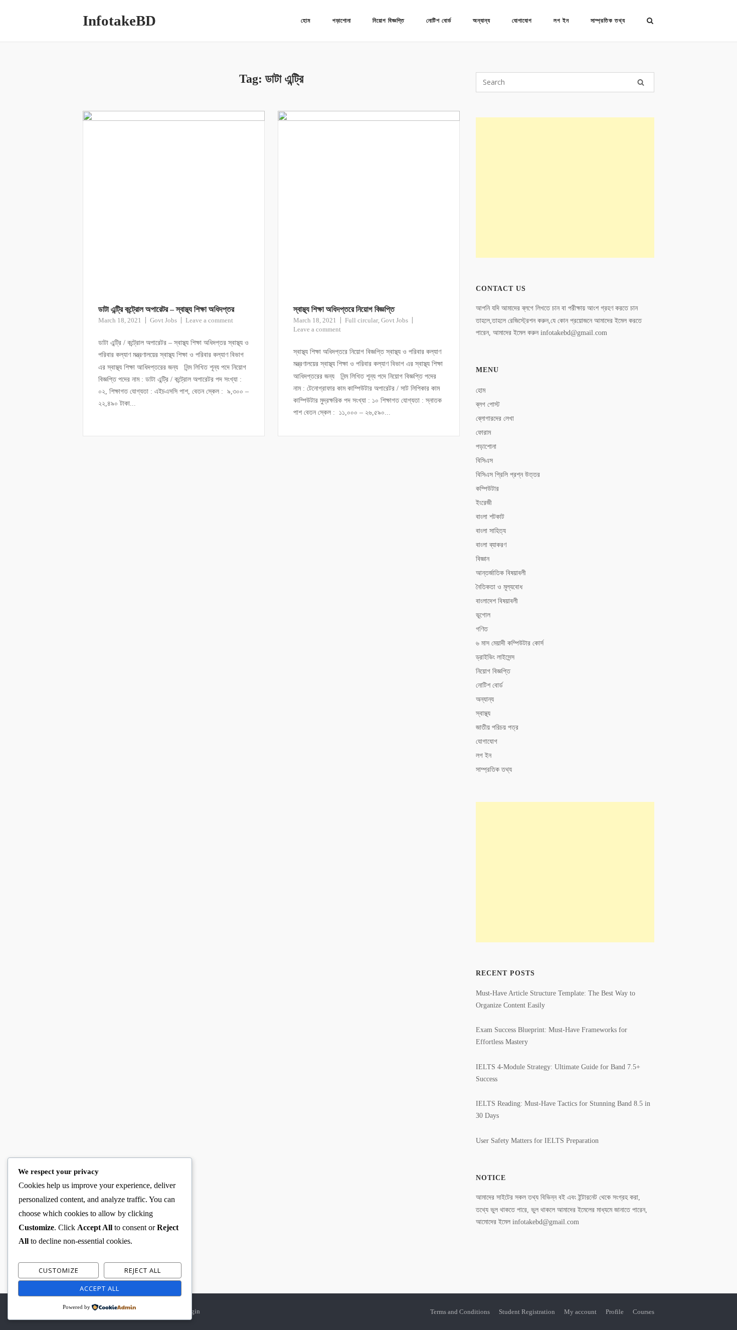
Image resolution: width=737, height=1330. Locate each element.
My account (580, 1311)
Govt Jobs (163, 320)
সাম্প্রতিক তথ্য (608, 20)
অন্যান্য (481, 20)
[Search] (640, 82)
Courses (643, 1311)
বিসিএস (484, 460)
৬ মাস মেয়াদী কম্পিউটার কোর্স (509, 643)
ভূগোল (483, 615)
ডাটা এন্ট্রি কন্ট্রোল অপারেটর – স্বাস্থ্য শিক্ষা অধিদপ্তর (166, 309)
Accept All (99, 1288)
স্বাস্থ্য (483, 713)
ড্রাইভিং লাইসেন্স (495, 657)
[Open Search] (650, 21)
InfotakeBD (119, 21)
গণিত (482, 629)
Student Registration (527, 1311)
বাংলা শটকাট (490, 517)
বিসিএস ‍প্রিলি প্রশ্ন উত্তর (508, 474)
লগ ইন (561, 20)
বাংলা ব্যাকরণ (491, 545)
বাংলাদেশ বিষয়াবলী (497, 601)
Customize (59, 1270)
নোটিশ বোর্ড (438, 20)
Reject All (142, 1270)
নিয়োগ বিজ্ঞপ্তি (389, 20)
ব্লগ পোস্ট (488, 404)
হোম (306, 20)
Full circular (361, 320)
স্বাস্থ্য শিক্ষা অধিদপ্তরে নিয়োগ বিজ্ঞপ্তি (344, 309)
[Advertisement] (565, 187)
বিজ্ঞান (482, 559)
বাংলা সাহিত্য (491, 531)
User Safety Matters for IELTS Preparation (537, 1140)
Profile (615, 1311)
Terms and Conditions (460, 1311)
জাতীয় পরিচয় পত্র (497, 727)
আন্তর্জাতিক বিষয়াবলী (501, 573)
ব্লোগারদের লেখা (495, 418)
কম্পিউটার (487, 488)
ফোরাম (483, 432)
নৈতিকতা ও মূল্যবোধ (499, 587)
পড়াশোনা (341, 20)
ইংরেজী (484, 503)
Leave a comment (209, 320)
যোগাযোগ (522, 20)
